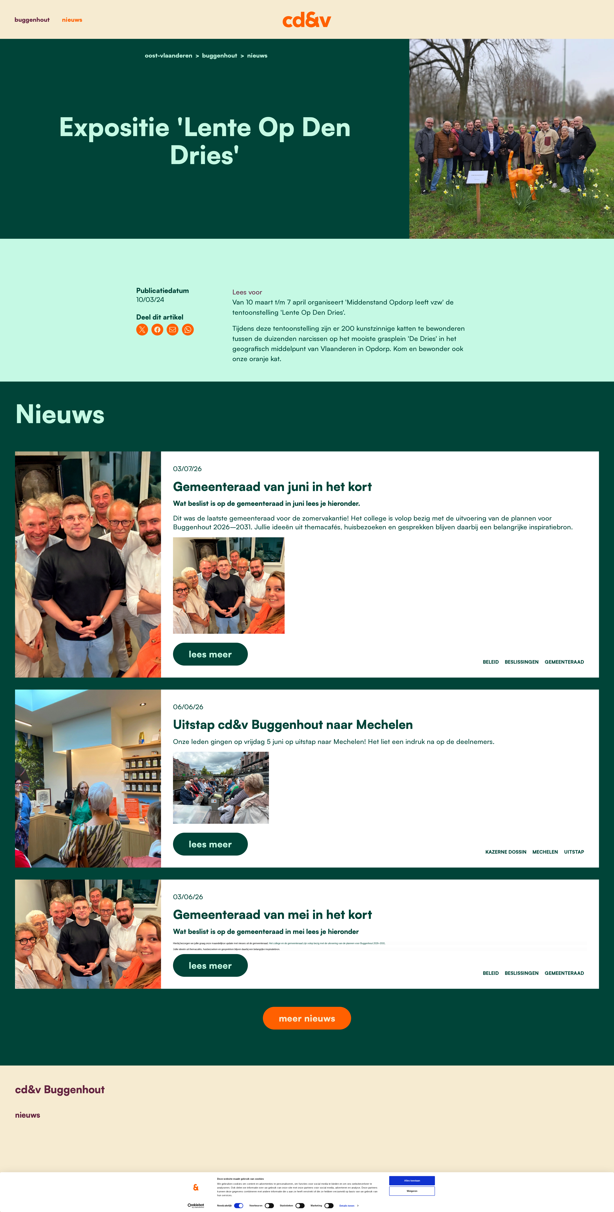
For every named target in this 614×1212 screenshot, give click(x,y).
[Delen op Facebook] (157, 330)
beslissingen (522, 662)
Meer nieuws (307, 1018)
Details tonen (346, 1205)
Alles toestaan (412, 1180)
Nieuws (72, 19)
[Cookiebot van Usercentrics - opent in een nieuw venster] (196, 1205)
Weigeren (412, 1191)
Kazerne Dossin (506, 852)
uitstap (574, 852)
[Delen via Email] (172, 330)
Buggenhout (32, 19)
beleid (491, 662)
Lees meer (210, 654)
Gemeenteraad (564, 662)
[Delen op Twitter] (142, 330)
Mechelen (545, 852)
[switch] (269, 1205)
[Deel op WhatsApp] (188, 330)
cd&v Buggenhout (60, 1089)
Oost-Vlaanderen (168, 55)
